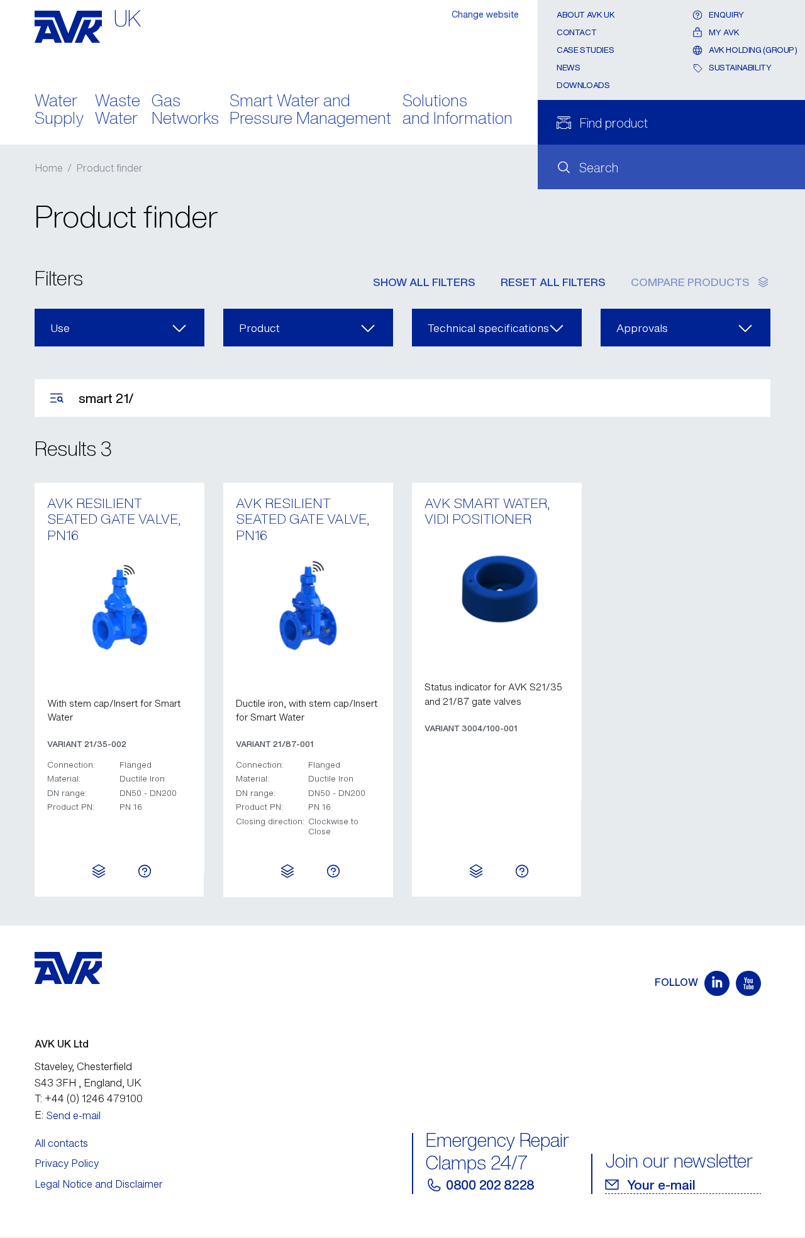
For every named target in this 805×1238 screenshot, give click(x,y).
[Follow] (717, 983)
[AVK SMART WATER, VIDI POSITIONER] (497, 590)
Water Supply (59, 110)
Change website (485, 14)
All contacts (61, 1143)
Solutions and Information (457, 110)
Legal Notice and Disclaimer (99, 1183)
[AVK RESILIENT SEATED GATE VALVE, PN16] (119, 606)
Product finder (109, 167)
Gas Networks (185, 110)
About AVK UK (585, 15)
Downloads (583, 85)
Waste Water (117, 110)
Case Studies (585, 50)
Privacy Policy (67, 1163)
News (568, 68)
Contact (576, 32)
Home (49, 167)
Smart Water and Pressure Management (310, 110)
